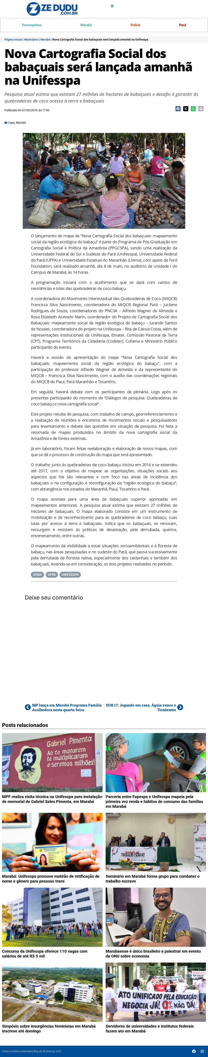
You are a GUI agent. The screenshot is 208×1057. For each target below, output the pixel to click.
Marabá (86, 25)
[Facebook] (194, 1051)
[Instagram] (202, 1051)
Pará (182, 25)
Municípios (31, 39)
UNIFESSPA (70, 575)
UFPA (52, 575)
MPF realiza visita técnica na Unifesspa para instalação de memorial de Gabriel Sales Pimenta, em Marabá (52, 799)
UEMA (37, 575)
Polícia (135, 25)
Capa (11, 122)
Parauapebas (32, 25)
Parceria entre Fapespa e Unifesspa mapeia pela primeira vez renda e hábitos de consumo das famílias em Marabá (154, 801)
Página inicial (13, 39)
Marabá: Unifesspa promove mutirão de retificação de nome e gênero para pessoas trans (51, 879)
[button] (178, 108)
